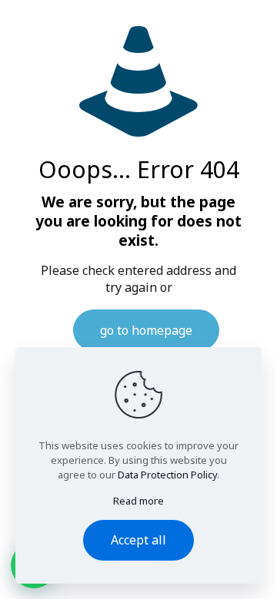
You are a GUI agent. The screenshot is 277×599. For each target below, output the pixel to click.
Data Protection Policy (167, 475)
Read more (138, 501)
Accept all (138, 539)
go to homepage (146, 330)
